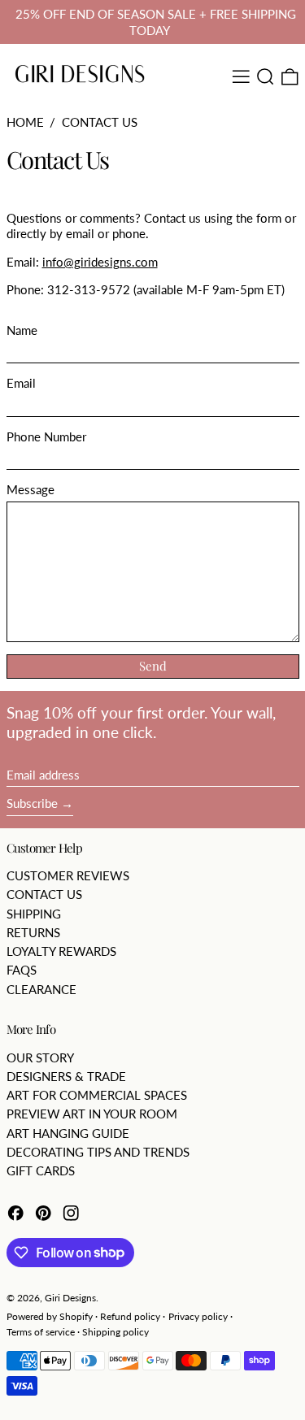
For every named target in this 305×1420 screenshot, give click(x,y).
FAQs (22, 969)
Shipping (34, 913)
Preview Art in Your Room (92, 1113)
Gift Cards (41, 1170)
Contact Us (99, 122)
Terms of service (41, 1332)
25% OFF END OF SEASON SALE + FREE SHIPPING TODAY (155, 22)
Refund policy (130, 1316)
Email (21, 383)
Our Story (40, 1057)
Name (22, 330)
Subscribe (32, 803)
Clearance (41, 989)
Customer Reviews (68, 875)
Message (30, 489)
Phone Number (46, 436)
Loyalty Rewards (61, 951)
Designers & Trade (66, 1076)
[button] (265, 76)
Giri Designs (70, 1298)
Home (25, 122)
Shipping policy (115, 1332)
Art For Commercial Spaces (97, 1095)
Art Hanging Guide (68, 1133)
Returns (33, 932)
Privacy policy (198, 1316)
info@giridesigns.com (100, 261)
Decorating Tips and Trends (98, 1151)
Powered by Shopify (50, 1316)
